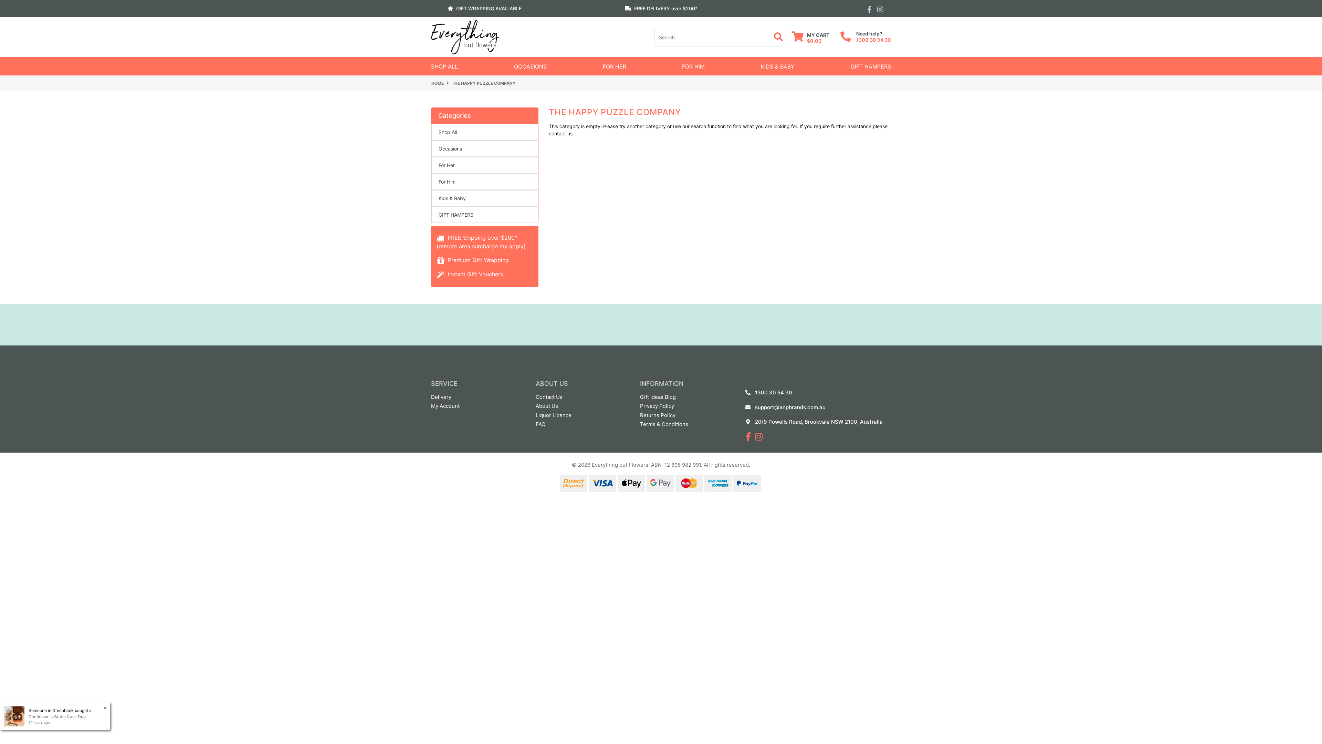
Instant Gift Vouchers (474, 274)
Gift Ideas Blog (658, 397)
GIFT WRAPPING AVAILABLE (489, 8)
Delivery (441, 397)
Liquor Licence (553, 415)
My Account (445, 406)
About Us (547, 406)
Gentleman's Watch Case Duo (57, 716)
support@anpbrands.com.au (790, 407)
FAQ (540, 424)
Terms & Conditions (664, 424)
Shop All (444, 66)
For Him (693, 66)
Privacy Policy (657, 406)
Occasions (530, 66)
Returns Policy (657, 415)
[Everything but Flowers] (465, 37)
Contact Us (549, 397)
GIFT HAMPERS (871, 66)
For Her (614, 66)
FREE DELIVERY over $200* (665, 8)
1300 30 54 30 (873, 40)
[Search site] (778, 37)
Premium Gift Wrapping (477, 260)
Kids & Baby (778, 66)
